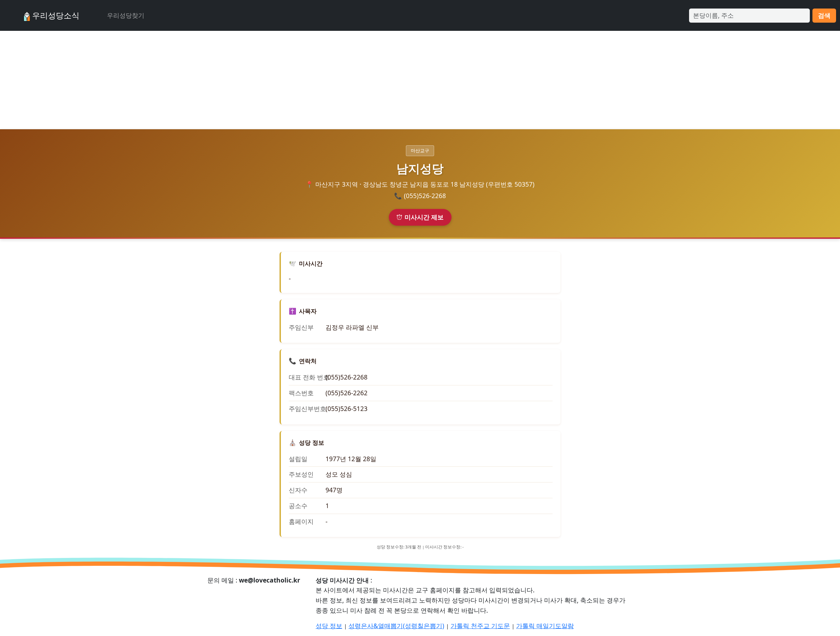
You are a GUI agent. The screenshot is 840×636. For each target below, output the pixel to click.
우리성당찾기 (125, 15)
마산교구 (420, 150)
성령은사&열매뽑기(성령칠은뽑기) (396, 625)
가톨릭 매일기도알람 (545, 625)
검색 (824, 15)
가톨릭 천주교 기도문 (480, 625)
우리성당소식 (54, 15)
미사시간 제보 (424, 217)
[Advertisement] (420, 80)
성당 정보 (329, 625)
